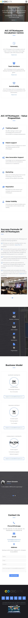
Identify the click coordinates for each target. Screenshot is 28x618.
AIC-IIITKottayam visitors (14, 612)
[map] (14, 609)
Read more (14, 55)
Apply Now (18, 245)
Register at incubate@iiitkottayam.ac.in (14, 396)
